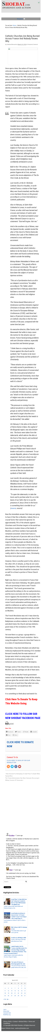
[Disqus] (23, 805)
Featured (30, 44)
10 (24, 988)
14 (15, 990)
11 (5, 990)
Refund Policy (23, 1021)
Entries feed (6, 1011)
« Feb (4, 999)
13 (11, 990)
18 (5, 993)
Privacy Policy (7, 1021)
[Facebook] (16, 766)
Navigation (20, 19)
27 (11, 995)
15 (18, 990)
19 (8, 993)
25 (5, 995)
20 (11, 993)
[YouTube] (19, 766)
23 (21, 993)
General (35, 44)
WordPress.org (7, 1014)
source (13, 508)
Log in (4, 1009)
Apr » (8, 999)
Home (14, 25)
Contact (15, 1021)
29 (18, 995)
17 (24, 990)
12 (8, 990)
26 (8, 995)
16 (21, 990)
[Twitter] (12, 766)
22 (18, 993)
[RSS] (8, 766)
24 (24, 993)
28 (15, 995)
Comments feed (7, 1013)
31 (24, 995)
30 (21, 995)
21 (15, 993)
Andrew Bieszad (11, 44)
